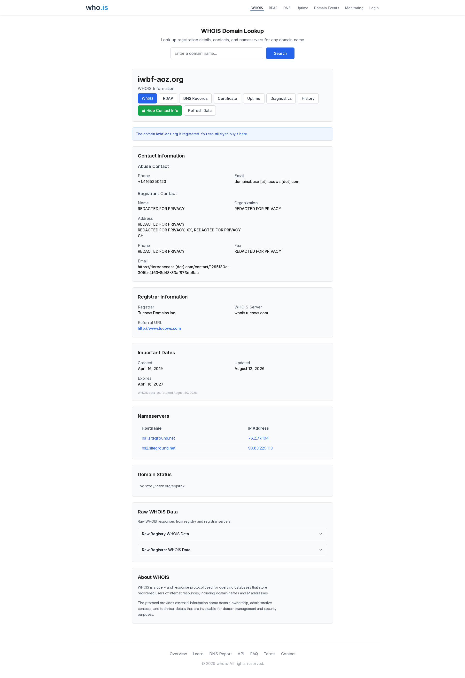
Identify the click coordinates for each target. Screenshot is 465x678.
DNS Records (195, 98)
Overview (178, 653)
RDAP (273, 8)
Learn (198, 653)
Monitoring (354, 8)
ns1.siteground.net (158, 438)
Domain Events (326, 8)
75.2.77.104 (258, 438)
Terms (269, 653)
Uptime (302, 8)
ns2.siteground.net (158, 448)
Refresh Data (200, 110)
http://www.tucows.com (159, 328)
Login (374, 8)
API (241, 653)
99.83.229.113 (260, 448)
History (308, 98)
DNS (287, 8)
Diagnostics (281, 98)
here (243, 134)
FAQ (254, 653)
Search (280, 53)
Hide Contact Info (162, 110)
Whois (147, 98)
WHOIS (257, 8)
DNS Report (220, 653)
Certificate (227, 98)
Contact (288, 653)
